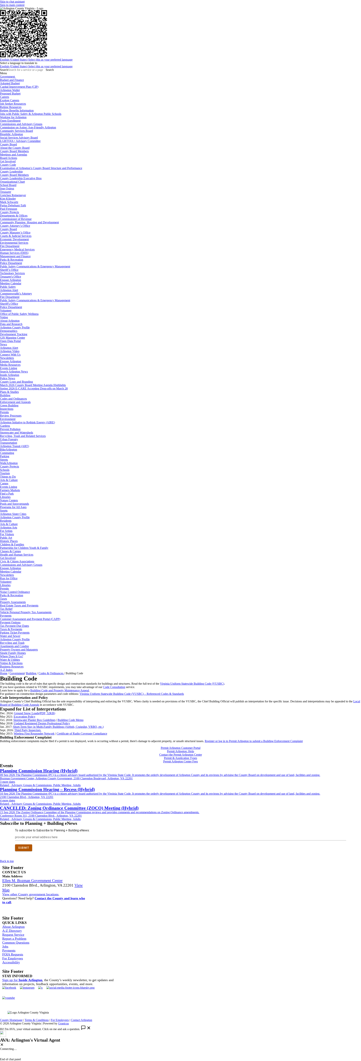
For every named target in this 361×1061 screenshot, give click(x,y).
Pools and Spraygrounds (14, 503)
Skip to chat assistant (12, 1)
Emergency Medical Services (17, 249)
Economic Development (14, 239)
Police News (7, 378)
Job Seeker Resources (13, 103)
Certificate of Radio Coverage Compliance (82, 733)
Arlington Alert (9, 290)
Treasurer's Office (10, 276)
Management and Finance (15, 256)
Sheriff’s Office (9, 269)
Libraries (5, 497)
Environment (7, 419)
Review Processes (10, 415)
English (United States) (36, 59)
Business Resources (12, 666)
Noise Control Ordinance (15, 592)
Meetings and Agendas (13, 154)
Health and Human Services (16, 554)
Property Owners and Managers (19, 649)
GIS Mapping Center (12, 337)
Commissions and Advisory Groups (21, 124)
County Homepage (11, 1020)
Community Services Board (16, 130)
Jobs (5, 946)
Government (17, 673)
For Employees (12, 958)
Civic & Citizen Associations (17, 561)
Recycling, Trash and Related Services (23, 436)
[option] (180, 59)
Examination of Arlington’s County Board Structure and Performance (41, 168)
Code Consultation (114, 687)
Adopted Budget (10, 83)
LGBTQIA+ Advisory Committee (20, 141)
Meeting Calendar (10, 283)
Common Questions (15, 942)
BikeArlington (8, 449)
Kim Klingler (8, 198)
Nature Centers (9, 500)
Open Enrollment (10, 120)
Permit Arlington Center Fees (180, 761)
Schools (4, 469)
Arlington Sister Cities (13, 514)
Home (3, 673)
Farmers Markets (10, 490)
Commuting (7, 452)
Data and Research (11, 324)
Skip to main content (12, 5)
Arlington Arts (8, 527)
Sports (4, 510)
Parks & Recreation (11, 259)
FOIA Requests (12, 954)
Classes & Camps (10, 551)
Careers (4, 97)
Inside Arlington (9, 375)
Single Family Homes (13, 653)
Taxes (3, 598)
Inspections (6, 408)
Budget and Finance (12, 80)
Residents (5, 520)
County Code (8, 164)
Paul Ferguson (8, 208)
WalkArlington (9, 463)
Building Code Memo (70, 720)
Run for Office (8, 578)
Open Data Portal (10, 341)
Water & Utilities (10, 659)
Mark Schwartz (9, 202)
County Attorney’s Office (15, 225)
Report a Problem (14, 938)
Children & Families (12, 544)
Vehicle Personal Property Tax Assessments (26, 612)
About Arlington (10, 320)
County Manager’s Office (15, 232)
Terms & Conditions (37, 1020)
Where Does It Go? (11, 656)
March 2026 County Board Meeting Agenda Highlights (33, 385)
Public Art (6, 537)
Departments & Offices (13, 215)
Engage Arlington (10, 280)
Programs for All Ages (13, 507)
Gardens (5, 425)
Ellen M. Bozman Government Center (32, 880)
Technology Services (12, 273)
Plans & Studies (9, 391)
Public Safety (8, 286)
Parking (4, 456)
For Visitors (7, 534)
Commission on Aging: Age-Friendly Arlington (28, 127)
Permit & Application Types (180, 758)
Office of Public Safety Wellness (19, 313)
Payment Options (10, 622)
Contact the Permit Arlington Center (180, 754)
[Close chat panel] (2, 1045)
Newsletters (7, 358)
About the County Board (15, 147)
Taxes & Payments (11, 629)
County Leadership (11, 171)
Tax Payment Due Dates (14, 625)
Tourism (5, 473)
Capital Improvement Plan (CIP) (19, 86)
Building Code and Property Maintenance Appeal (59, 690)
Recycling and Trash (12, 642)
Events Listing (8, 368)
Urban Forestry (9, 439)
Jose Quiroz (7, 188)
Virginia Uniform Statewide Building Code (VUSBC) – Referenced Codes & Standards (132, 693)
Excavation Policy (24, 716)
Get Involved (8, 161)
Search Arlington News (14, 371)
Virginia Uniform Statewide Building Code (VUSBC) (192, 683)
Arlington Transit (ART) (14, 446)
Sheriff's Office (9, 303)
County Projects (9, 212)
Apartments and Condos (14, 646)
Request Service (13, 934)
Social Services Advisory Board (19, 137)
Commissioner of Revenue (16, 219)
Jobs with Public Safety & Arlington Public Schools (30, 113)
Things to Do (8, 476)
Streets (4, 459)
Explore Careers (9, 100)
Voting (4, 317)
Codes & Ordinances (51, 673)
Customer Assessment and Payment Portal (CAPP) (30, 619)
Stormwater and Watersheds (16, 432)
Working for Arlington (13, 117)
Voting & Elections (11, 663)
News (3, 344)
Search (4, 69)
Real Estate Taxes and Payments (19, 605)
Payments (5, 615)
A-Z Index (6, 669)
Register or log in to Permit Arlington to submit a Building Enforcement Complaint (254, 741)
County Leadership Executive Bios (21, 178)
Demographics (8, 330)
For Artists (6, 530)
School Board (8, 185)
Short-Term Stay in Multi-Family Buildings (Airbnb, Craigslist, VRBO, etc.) (58, 726)
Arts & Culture (9, 480)
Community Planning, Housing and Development (29, 222)
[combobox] (18, 63)
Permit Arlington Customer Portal (180, 747)
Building (5, 395)
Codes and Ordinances (13, 398)
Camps (4, 483)
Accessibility (11, 962)
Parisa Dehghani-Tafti (13, 205)
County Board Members (14, 151)
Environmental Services (14, 242)
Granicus (63, 1023)
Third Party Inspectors (27, 730)
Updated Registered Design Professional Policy (42, 723)
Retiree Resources (10, 107)
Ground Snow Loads (34, 713)
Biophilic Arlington (11, 134)
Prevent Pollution (10, 429)
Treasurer (5, 191)
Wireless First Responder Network (34, 733)
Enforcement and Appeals (15, 402)
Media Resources (10, 364)
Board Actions (8, 158)
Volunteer (5, 310)
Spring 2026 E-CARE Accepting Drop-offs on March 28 (34, 388)
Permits (4, 412)
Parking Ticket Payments (15, 632)
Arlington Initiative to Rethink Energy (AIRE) (27, 422)
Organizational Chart (12, 181)
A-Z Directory (12, 931)
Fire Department (9, 246)
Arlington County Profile (15, 327)
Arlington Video (9, 351)
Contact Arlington (81, 1020)
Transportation (8, 442)
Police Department (11, 263)
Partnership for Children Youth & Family (24, 547)
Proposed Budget (10, 93)
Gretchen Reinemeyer (13, 195)
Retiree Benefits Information (17, 110)
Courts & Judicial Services (15, 236)
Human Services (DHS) (14, 252)
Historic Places (9, 541)
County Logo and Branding (16, 381)
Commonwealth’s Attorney (16, 293)
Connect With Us (10, 354)
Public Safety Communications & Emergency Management (35, 266)
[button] (180, 709)
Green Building (9, 405)
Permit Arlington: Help (180, 751)
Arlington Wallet (10, 90)
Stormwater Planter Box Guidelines (34, 720)
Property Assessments (13, 602)
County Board (8, 144)
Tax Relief (6, 608)
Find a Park (7, 493)
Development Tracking (13, 334)
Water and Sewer (10, 636)
